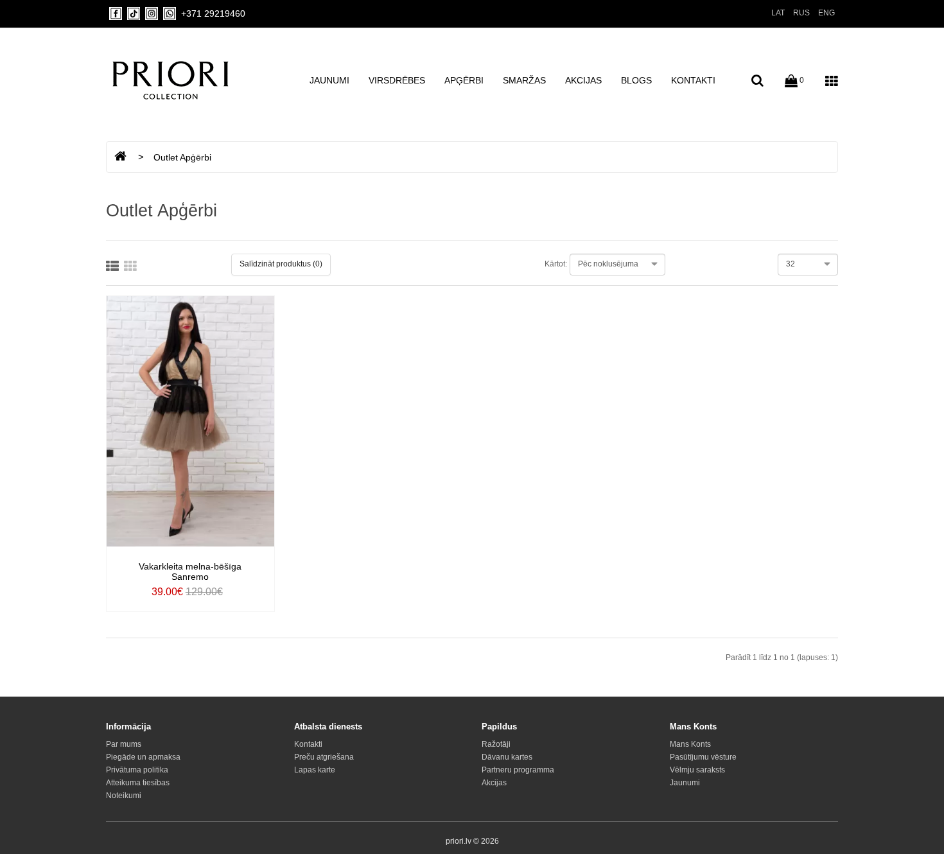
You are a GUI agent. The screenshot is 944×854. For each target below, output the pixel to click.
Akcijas (583, 80)
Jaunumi (329, 80)
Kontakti (693, 80)
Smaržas (524, 80)
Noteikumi (123, 795)
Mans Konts (690, 744)
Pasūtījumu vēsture (703, 757)
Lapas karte (314, 769)
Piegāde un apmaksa (143, 757)
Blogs (636, 80)
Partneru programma (518, 769)
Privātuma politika (137, 769)
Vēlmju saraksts (697, 769)
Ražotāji (496, 744)
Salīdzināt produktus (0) (281, 263)
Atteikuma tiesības (138, 782)
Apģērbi (464, 80)
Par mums (123, 744)
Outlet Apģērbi (182, 157)
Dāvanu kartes (507, 757)
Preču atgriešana (324, 757)
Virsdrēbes (397, 80)
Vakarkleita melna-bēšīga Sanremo (190, 571)
